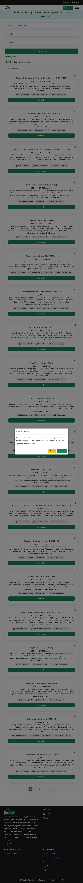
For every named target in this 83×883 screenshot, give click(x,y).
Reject (52, 450)
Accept (62, 451)
